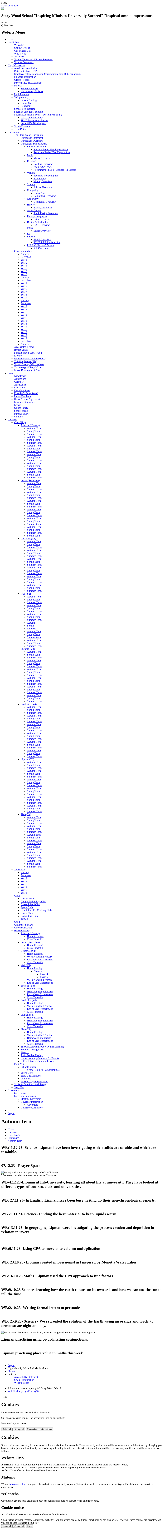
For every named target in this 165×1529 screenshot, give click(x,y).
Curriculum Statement (32, 137)
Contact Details (22, 47)
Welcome (19, 45)
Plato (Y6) (26, 814)
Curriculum (13, 132)
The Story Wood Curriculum (28, 135)
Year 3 (24, 265)
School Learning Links (32, 1049)
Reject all (7, 1429)
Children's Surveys (23, 924)
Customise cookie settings (39, 1429)
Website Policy (21, 1382)
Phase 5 (44, 977)
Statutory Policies (29, 88)
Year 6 (24, 274)
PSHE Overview (42, 239)
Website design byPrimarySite (24, 1391)
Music (30, 227)
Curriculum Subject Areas (34, 143)
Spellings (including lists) (46, 175)
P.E (28, 233)
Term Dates (20, 129)
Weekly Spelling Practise (39, 956)
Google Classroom (23, 927)
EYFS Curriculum (36, 146)
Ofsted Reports (21, 79)
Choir (17, 921)
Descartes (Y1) (28, 538)
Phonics (38, 971)
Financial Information (25, 76)
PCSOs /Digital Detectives (34, 1081)
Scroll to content (9, 5)
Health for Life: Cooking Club (36, 910)
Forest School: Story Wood (28, 352)
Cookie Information (24, 1380)
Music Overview (42, 230)
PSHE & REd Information (47, 242)
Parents (11, 373)
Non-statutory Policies (32, 91)
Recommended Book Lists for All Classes (55, 169)
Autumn (31, 622)
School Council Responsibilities (43, 1069)
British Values (21, 349)
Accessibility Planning (32, 117)
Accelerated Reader (24, 347)
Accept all (19, 1429)
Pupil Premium (21, 94)
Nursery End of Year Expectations (51, 149)
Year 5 (24, 271)
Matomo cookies (17, 1484)
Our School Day (22, 50)
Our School (13, 42)
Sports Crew (27, 1072)
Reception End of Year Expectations (52, 152)
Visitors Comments (24, 62)
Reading (31, 161)
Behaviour (26, 106)
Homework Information (39, 1038)
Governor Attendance (32, 1107)
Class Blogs (20, 422)
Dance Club (27, 913)
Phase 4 (44, 974)
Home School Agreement (27, 399)
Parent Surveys (21, 413)
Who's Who (20, 53)
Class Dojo (19, 387)
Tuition (24, 918)
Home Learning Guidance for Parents (40, 1058)
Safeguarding (21, 97)
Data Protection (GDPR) (26, 71)
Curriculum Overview (32, 140)
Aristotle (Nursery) (30, 425)
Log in (11, 1113)
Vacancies (19, 56)
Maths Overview (42, 158)
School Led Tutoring (24, 108)
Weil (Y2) (26, 593)
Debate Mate (27, 898)
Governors (13, 1090)
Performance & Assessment (28, 82)
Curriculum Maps (23, 251)
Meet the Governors (31, 1099)
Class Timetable (35, 939)
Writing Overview (43, 181)
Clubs (17, 895)
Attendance (20, 384)
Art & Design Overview (46, 213)
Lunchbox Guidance (24, 402)
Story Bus (19, 1087)
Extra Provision (22, 390)
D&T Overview (42, 225)
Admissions (20, 378)
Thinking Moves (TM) (25, 361)
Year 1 (24, 259)
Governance (20, 1093)
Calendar (18, 381)
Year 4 (24, 268)
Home (11, 39)
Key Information (16, 65)
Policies (18, 85)
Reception (26, 257)
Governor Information (25, 1096)
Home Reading (35, 945)
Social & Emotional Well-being (30, 1084)
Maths (30, 155)
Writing (31, 172)
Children (12, 419)
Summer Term (34, 434)
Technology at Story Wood (28, 367)
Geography (33, 198)
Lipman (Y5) (27, 759)
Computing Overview (45, 196)
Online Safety (28, 103)
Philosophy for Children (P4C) (29, 358)
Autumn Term (34, 428)
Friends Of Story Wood (26, 393)
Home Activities (35, 936)
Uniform (18, 416)
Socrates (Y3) (28, 648)
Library (18, 355)
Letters (17, 405)
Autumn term (34, 834)
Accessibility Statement (26, 1377)
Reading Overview (43, 164)
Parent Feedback (22, 396)
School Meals (21, 410)
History (31, 204)
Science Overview (43, 187)
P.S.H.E (31, 236)
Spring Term (33, 431)
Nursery (25, 254)
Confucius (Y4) (29, 704)
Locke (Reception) (30, 480)
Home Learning (22, 930)
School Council (28, 1067)
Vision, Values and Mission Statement (33, 59)
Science (31, 184)
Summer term (34, 524)
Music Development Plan (27, 370)
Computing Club (29, 916)
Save (29, 1526)
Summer (31, 628)
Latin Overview (42, 219)
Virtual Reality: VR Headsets (29, 364)
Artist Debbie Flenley (32, 1055)
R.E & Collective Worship (40, 245)
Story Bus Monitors (31, 1075)
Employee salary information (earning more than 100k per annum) (47, 74)
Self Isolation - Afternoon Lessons (38, 1061)
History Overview (43, 207)
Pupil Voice (20, 1064)
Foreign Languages (37, 216)
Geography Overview (45, 201)
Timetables (19, 869)
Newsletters (20, 376)
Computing (33, 190)
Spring (30, 625)
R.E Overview (41, 248)
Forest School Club (30, 904)
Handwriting (40, 178)
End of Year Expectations (40, 959)
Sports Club (27, 907)
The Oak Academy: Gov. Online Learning (42, 1046)
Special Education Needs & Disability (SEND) (38, 114)
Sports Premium (22, 126)
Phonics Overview (43, 166)
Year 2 (24, 262)
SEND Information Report (34, 120)
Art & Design (34, 210)
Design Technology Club (33, 901)
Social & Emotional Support (28, 111)
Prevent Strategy (29, 100)
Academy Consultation (26, 68)
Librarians (26, 1078)
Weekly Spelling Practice (40, 991)
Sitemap (12, 1371)
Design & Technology (38, 222)
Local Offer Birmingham (33, 123)
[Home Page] (2, 8)
